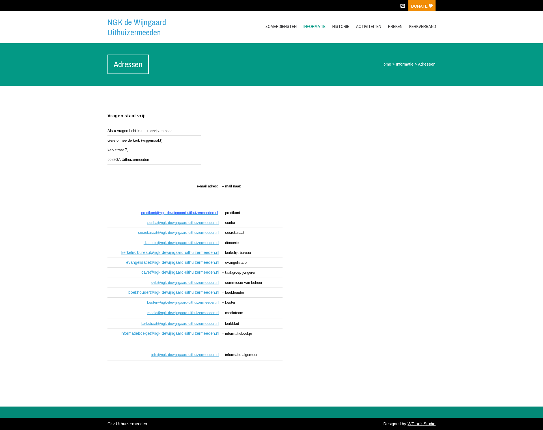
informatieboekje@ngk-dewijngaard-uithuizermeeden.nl (170, 333)
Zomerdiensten (281, 26)
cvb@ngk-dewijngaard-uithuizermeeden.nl (185, 282)
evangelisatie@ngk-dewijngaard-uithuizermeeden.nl (172, 262)
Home (386, 64)
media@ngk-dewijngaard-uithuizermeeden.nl (183, 313)
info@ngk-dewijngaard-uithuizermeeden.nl (185, 355)
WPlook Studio (422, 423)
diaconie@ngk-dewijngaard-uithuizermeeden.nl (181, 243)
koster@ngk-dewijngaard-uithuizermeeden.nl (183, 302)
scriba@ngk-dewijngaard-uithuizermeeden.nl (183, 223)
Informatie (404, 64)
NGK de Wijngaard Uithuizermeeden (136, 27)
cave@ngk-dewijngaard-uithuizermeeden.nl (180, 272)
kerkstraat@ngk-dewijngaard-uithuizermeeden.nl (180, 323)
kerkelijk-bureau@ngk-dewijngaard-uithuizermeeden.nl (170, 252)
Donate (420, 6)
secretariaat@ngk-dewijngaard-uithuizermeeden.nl (178, 232)
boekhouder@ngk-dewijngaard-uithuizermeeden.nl (173, 292)
